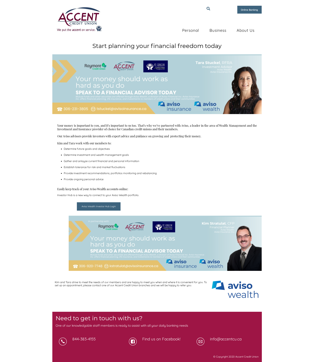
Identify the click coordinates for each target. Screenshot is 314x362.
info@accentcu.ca (226, 338)
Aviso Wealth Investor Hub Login (99, 206)
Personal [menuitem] (190, 30)
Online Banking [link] (249, 9)
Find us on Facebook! (161, 338)
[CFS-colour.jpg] (235, 290)
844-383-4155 (84, 338)
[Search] (208, 9)
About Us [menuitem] (245, 30)
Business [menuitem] (217, 30)
